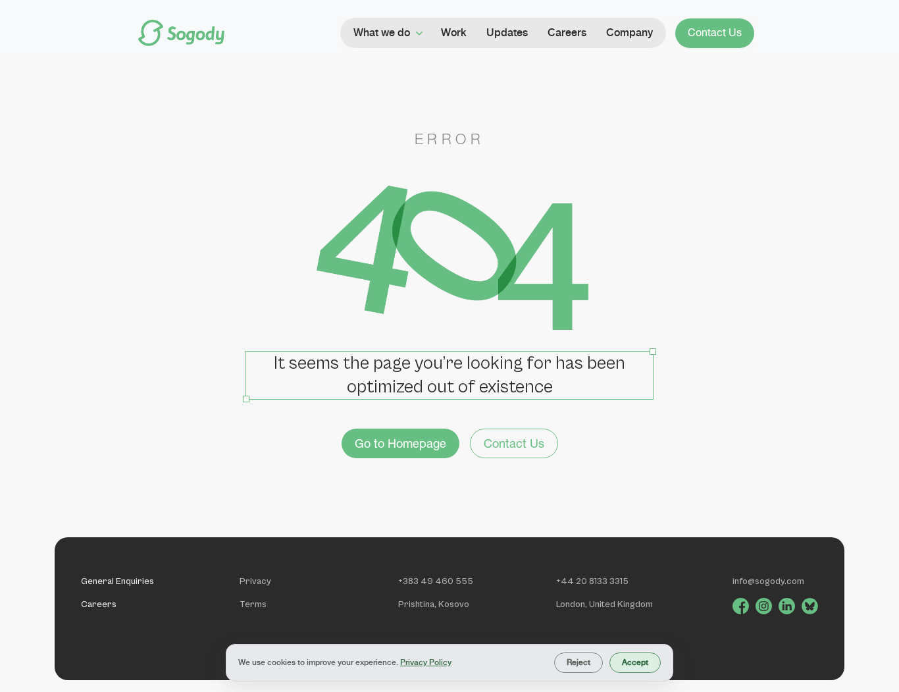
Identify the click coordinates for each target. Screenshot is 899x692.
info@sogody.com (768, 581)
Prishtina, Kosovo (433, 604)
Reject (578, 662)
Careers (98, 604)
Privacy (255, 581)
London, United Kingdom (604, 604)
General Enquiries (117, 581)
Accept (635, 662)
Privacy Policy (425, 662)
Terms (253, 604)
